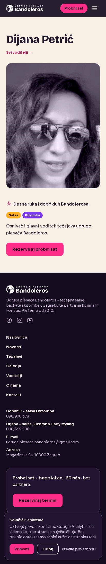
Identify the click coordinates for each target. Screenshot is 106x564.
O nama (13, 385)
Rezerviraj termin (37, 500)
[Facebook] (9, 320)
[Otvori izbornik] (95, 8)
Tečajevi (14, 356)
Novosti (13, 347)
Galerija (13, 366)
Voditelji (14, 375)
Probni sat (73, 8)
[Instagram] (19, 320)
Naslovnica (16, 337)
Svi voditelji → (19, 52)
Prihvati (22, 549)
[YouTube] (30, 320)
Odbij (47, 549)
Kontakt (13, 395)
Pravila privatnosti (79, 549)
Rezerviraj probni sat (34, 249)
